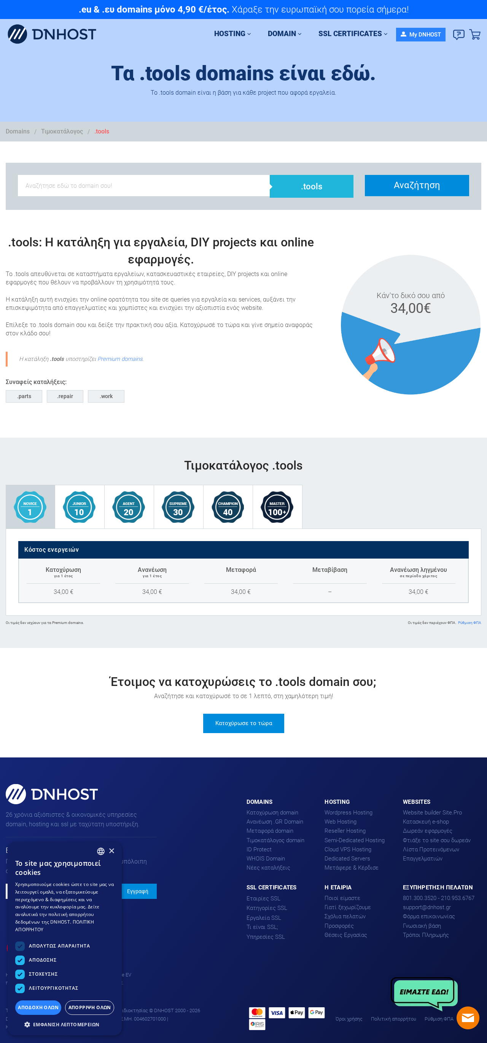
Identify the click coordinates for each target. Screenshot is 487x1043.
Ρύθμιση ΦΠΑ (469, 623)
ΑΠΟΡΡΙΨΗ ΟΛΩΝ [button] (89, 1007)
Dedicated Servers (347, 858)
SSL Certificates (350, 33)
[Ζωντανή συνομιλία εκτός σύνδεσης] (468, 1017)
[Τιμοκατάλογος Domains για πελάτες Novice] (30, 507)
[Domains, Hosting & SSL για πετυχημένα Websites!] (55, 34)
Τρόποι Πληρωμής (426, 935)
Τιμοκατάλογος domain (275, 840)
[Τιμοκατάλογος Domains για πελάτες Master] (277, 507)
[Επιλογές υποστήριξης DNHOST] (459, 35)
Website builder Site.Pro (432, 812)
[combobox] (101, 851)
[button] (64, 1024)
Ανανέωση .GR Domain (275, 821)
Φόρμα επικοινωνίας (429, 916)
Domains (18, 131)
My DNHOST (424, 34)
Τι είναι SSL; (262, 927)
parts (25, 396)
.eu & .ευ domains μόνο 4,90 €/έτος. (154, 9)
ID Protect (259, 849)
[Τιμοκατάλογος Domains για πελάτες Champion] (228, 507)
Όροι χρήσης (349, 1019)
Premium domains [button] (119, 359)
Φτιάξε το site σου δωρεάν (437, 840)
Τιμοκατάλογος (62, 131)
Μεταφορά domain (270, 830)
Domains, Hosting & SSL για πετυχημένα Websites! (43, 803)
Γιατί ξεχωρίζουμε (348, 907)
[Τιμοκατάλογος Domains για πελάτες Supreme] (179, 507)
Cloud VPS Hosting (348, 849)
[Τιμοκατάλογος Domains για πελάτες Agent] (129, 507)
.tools (101, 131)
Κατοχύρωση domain (272, 812)
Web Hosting (340, 821)
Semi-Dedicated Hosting (355, 840)
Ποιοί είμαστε (342, 898)
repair (66, 396)
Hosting (229, 33)
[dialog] (65, 938)
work (107, 396)
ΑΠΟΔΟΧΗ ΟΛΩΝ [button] (38, 1007)
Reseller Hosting (345, 830)
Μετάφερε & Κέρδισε (352, 867)
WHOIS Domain (266, 858)
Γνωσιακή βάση (422, 925)
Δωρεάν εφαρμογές (427, 830)
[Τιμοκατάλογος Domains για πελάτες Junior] (80, 507)
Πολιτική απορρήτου (393, 1019)
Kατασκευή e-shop (426, 821)
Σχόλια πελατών (345, 916)
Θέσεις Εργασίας (346, 935)
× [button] (111, 851)
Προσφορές (339, 925)
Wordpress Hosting (348, 812)
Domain (282, 33)
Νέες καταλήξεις (268, 867)
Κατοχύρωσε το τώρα (243, 723)
